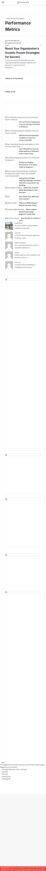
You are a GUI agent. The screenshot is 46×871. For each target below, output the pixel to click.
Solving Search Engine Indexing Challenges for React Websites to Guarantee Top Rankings (30, 182)
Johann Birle (18, 223)
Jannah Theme (5, 867)
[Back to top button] (0, 792)
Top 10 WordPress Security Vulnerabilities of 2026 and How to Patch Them (29, 151)
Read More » (9, 67)
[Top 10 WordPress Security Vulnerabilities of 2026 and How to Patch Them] (22, 146)
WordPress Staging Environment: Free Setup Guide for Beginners (28, 164)
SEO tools (5, 774)
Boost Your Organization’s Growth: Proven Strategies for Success (22, 53)
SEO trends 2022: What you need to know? (29, 197)
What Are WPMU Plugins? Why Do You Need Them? (28, 204)
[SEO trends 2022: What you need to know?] (7, 196)
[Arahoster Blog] (23, 2)
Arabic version (6, 776)
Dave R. (17, 252)
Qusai (7, 45)
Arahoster (24, 769)
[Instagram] (27, 95)
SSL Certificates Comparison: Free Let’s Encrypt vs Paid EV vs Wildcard (29, 124)
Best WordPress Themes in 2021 (30, 219)
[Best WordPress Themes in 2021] (12, 218)
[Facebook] (18, 95)
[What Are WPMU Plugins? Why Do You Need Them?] (11, 203)
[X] (21, 95)
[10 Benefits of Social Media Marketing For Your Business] (13, 187)
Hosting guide (6, 778)
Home (8, 18)
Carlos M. (18, 233)
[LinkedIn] (23, 95)
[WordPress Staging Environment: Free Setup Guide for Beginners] (22, 160)
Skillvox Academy (20, 242)
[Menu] (3, 3)
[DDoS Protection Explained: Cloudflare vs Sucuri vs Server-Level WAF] (22, 133)
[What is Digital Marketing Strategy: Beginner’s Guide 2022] (14, 209)
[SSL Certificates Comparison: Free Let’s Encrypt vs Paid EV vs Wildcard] (22, 119)
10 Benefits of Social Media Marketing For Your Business (28, 190)
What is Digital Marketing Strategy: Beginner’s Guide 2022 (28, 212)
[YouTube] (25, 95)
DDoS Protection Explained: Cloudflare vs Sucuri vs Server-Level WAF (29, 138)
